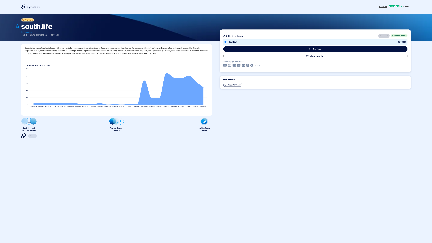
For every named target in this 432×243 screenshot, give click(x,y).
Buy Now (317, 49)
